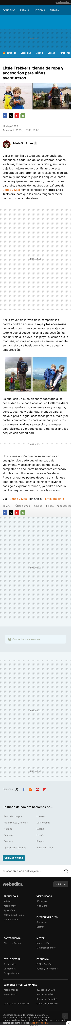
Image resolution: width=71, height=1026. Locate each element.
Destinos (8, 835)
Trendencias (10, 964)
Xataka (7, 901)
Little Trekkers (54, 498)
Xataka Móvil (10, 905)
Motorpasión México (47, 1003)
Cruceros (8, 841)
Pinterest (37, 788)
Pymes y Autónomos (47, 968)
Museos (40, 816)
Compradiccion (11, 973)
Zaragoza (11, 52)
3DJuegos (41, 901)
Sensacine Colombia (46, 999)
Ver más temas (13, 858)
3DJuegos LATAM (45, 989)
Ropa (51, 505)
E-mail (22, 115)
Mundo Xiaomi (11, 919)
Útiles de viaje (22, 505)
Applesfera (9, 910)
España (24, 10)
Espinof (40, 926)
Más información (39, 1022)
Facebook (5, 115)
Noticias (39, 10)
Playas (40, 841)
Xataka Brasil (10, 994)
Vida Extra (41, 905)
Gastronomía (43, 822)
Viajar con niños (44, 847)
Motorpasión (43, 943)
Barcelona (26, 52)
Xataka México (11, 989)
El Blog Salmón (44, 964)
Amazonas (65, 52)
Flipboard (17, 115)
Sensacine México (45, 994)
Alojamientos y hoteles (16, 822)
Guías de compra (13, 816)
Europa (54, 10)
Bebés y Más (11, 189)
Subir (58, 884)
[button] (24, 143)
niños (39, 505)
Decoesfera (10, 968)
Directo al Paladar (12, 943)
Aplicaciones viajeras (15, 847)
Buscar (66, 871)
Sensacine (41, 922)
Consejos (9, 10)
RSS (30, 788)
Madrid (39, 52)
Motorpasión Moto (46, 947)
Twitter (11, 115)
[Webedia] (63, 3)
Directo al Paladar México (17, 1003)
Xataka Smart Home (14, 915)
